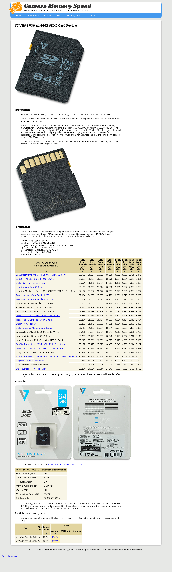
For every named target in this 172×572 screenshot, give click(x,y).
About (92, 15)
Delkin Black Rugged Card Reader (31, 283)
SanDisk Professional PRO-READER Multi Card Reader (41, 344)
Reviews (48, 15)
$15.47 (55, 537)
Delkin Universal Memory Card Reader (34, 328)
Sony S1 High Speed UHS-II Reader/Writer (35, 278)
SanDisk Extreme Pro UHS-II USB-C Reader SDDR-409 (41, 274)
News (59, 15)
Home (18, 15)
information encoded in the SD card (65, 464)
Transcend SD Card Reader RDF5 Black (34, 319)
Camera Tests (32, 15)
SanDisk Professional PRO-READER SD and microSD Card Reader (46, 356)
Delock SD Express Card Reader (31, 368)
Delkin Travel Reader (26, 323)
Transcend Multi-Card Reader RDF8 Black (35, 299)
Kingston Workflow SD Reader (30, 287)
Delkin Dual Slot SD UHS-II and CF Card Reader (38, 315)
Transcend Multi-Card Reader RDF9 (32, 295)
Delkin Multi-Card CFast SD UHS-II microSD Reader (40, 348)
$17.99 (55, 541)
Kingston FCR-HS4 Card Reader (30, 360)
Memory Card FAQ (75, 15)
